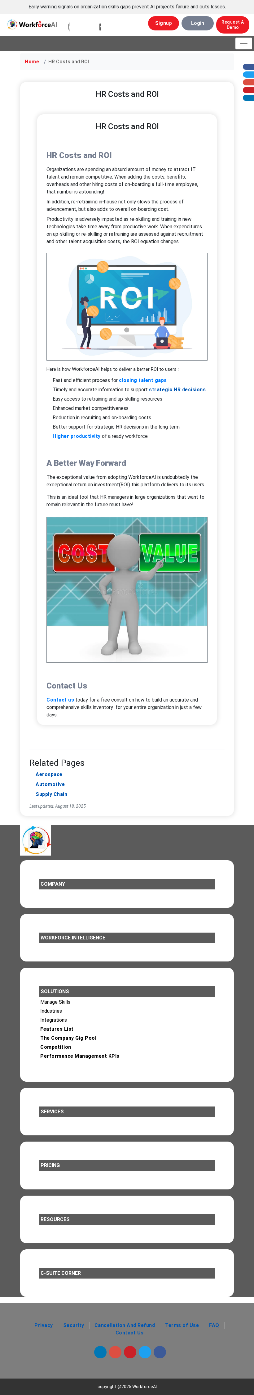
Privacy (43, 1325)
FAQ (214, 1325)
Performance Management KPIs (80, 1056)
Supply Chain (51, 794)
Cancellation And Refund (124, 1325)
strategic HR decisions (177, 390)
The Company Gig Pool (68, 1038)
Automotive (50, 784)
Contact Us (130, 1333)
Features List (57, 1029)
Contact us (60, 700)
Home (32, 62)
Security (73, 1325)
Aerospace (49, 774)
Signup (163, 23)
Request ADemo (232, 25)
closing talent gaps (143, 380)
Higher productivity (77, 436)
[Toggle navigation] (243, 43)
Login (197, 23)
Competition (55, 1047)
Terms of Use (182, 1325)
